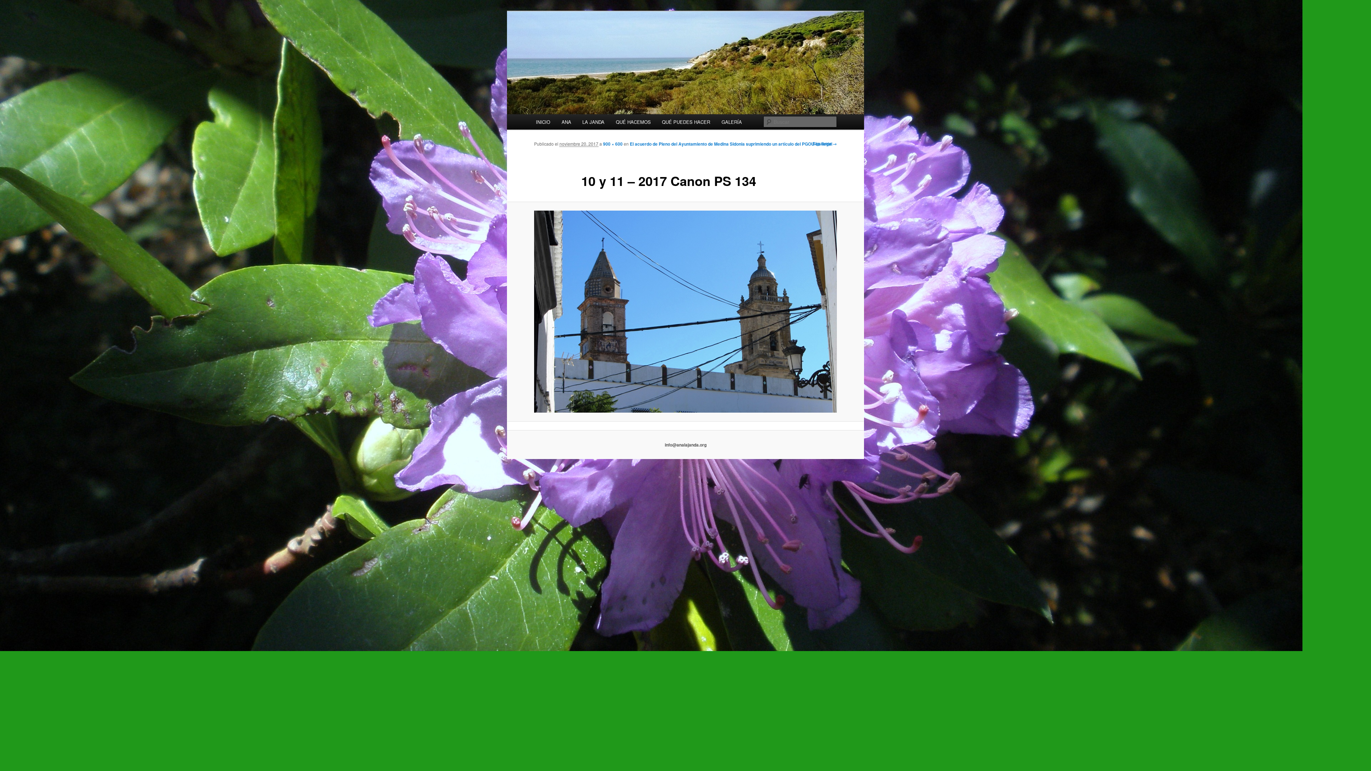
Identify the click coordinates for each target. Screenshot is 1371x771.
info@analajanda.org (686, 445)
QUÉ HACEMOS (633, 122)
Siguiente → (825, 143)
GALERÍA (732, 122)
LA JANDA (593, 122)
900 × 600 (613, 144)
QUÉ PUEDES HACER (686, 122)
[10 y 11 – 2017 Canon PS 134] (685, 311)
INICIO (543, 122)
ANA (566, 122)
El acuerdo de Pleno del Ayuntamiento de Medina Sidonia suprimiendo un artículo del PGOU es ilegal (731, 144)
